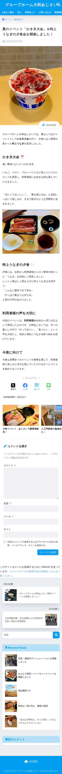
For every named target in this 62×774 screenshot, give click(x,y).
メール (9, 516)
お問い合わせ (45, 12)
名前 (7, 503)
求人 (19, 12)
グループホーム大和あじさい (31, 4)
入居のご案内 (7, 12)
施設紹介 (21, 397)
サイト (7, 529)
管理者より (30, 12)
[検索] (56, 635)
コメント (10, 465)
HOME (33, 761)
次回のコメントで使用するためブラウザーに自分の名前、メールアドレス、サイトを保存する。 (32, 543)
